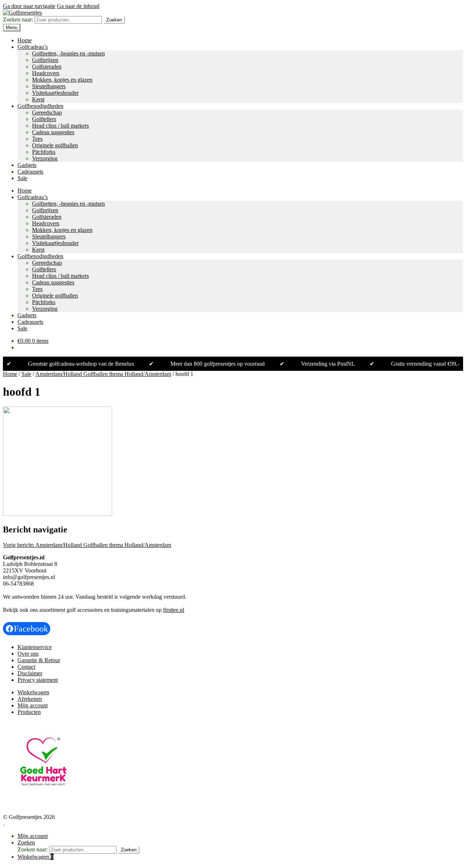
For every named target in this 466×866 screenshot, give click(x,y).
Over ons (28, 654)
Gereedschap (47, 112)
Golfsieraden (47, 66)
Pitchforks (43, 152)
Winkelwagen (33, 692)
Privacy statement (37, 680)
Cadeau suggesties (53, 132)
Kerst (38, 99)
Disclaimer (29, 673)
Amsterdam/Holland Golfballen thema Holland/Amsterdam (103, 374)
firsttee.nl (173, 610)
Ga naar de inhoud (78, 6)
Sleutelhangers (49, 86)
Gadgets (26, 165)
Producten (29, 712)
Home (24, 40)
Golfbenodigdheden (40, 106)
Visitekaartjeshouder (55, 93)
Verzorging (45, 158)
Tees (37, 139)
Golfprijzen (45, 60)
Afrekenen (29, 699)
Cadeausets (30, 171)
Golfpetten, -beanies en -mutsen (68, 53)
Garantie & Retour (38, 660)
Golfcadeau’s (32, 47)
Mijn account (32, 705)
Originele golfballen (55, 145)
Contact (26, 667)
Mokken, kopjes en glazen (62, 80)
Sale (22, 178)
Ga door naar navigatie (29, 6)
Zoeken (114, 20)
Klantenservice (34, 647)
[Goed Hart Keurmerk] (43, 800)
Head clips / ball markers (60, 126)
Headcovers (45, 73)
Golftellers (44, 119)
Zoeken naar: (18, 19)
